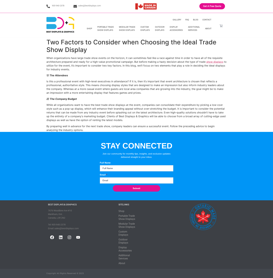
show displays (214, 61)
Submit (136, 188)
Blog (195, 19)
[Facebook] (52, 237)
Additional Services (194, 28)
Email (103, 174)
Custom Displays (145, 28)
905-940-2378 (58, 5)
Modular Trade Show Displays (127, 28)
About (208, 28)
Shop (89, 28)
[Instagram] (69, 237)
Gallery (177, 19)
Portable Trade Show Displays (105, 28)
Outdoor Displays (159, 28)
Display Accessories (176, 28)
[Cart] (221, 25)
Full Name (105, 162)
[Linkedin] (61, 237)
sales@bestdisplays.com (89, 5)
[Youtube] (78, 237)
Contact (206, 19)
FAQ (187, 19)
